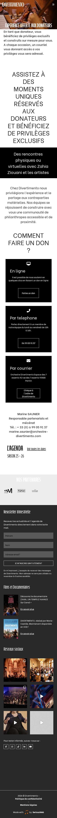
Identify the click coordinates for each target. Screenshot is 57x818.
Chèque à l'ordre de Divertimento (28, 393)
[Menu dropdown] (53, 4)
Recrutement (10, 751)
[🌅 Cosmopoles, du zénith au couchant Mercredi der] (15, 670)
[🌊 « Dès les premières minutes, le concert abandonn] (41, 696)
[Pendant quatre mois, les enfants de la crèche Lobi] (41, 670)
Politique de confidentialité (28, 798)
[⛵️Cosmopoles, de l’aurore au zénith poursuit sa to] (15, 696)
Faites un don (28, 293)
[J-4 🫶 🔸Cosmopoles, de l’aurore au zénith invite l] (41, 722)
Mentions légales (28, 804)
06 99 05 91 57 (28, 343)
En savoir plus (27, 609)
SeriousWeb (38, 812)
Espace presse (11, 740)
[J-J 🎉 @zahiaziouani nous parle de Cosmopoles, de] (15, 722)
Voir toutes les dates (36, 449)
